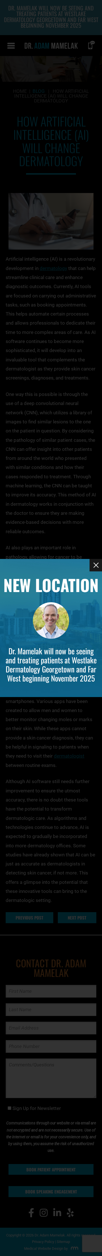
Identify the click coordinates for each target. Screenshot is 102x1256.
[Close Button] (96, 565)
